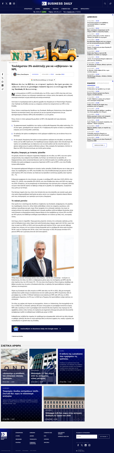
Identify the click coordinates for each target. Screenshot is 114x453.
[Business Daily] (57, 3)
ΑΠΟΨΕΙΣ (46, 439)
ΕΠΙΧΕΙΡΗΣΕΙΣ (28, 8)
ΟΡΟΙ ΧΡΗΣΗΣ (33, 450)
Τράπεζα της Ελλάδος (17, 336)
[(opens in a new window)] (3, 3)
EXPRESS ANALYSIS (63, 436)
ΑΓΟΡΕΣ (37, 8)
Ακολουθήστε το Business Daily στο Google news (39, 329)
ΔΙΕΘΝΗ (75, 8)
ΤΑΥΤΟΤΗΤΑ (18, 450)
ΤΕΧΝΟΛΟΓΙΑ (33, 439)
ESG (45, 436)
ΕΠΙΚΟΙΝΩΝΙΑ (25, 450)
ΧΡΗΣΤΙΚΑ (46, 442)
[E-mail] (2, 89)
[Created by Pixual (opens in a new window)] (93, 451)
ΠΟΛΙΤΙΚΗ (55, 8)
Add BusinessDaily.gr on (43, 80)
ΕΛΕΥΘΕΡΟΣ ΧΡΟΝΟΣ (61, 433)
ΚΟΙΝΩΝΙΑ (32, 432)
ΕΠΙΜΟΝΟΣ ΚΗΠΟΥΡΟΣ (33, 443)
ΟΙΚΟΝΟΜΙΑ (46, 8)
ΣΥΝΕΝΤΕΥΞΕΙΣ (65, 8)
